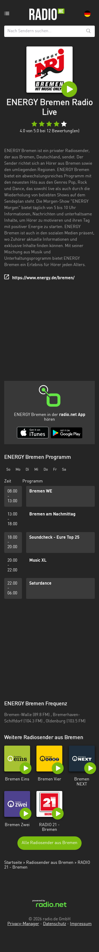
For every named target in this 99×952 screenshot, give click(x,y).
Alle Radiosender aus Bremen (49, 843)
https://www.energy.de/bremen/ (43, 278)
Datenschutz (54, 924)
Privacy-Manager (23, 924)
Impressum (81, 924)
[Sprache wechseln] (87, 14)
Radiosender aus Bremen (49, 863)
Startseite (13, 863)
